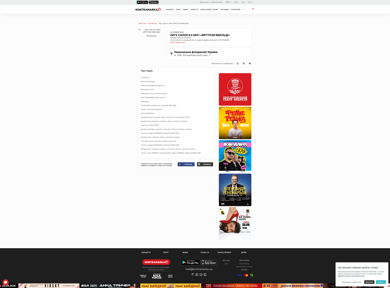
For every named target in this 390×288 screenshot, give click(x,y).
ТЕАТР (177, 9)
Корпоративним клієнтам (244, 266)
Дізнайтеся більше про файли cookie (351, 276)
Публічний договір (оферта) (156, 269)
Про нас (226, 260)
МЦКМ (185, 9)
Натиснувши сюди (177, 42)
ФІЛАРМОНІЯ (152, 23)
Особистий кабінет (217, 2)
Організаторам (244, 263)
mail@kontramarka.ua (198, 269)
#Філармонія (152, 36)
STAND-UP (193, 9)
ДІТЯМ (215, 9)
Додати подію (204, 2)
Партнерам (244, 260)
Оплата (244, 270)
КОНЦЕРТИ (169, 9)
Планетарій (234, 9)
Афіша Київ (142, 23)
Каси (243, 2)
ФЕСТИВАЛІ (224, 9)
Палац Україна (205, 9)
